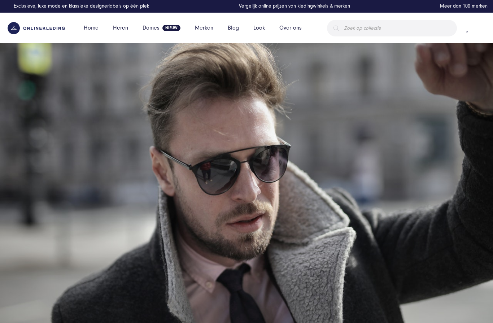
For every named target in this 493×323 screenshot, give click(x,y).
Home (91, 28)
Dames (151, 28)
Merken (204, 28)
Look (259, 28)
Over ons (290, 28)
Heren (120, 28)
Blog (233, 28)
